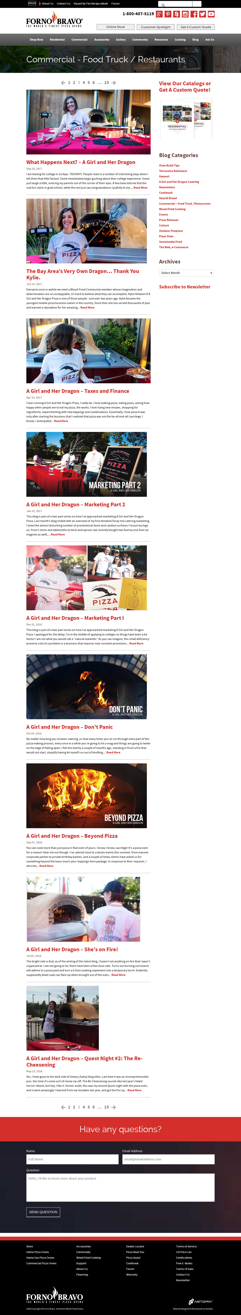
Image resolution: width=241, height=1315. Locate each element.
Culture (164, 225)
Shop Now (36, 40)
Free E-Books (184, 1263)
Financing (82, 1274)
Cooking (180, 40)
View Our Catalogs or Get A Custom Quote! (185, 87)
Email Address (132, 1151)
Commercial (80, 40)
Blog (195, 40)
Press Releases (168, 220)
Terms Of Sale (184, 1268)
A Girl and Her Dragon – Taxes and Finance (77, 391)
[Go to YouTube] (211, 14)
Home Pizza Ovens (37, 1252)
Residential (57, 40)
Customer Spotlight (155, 27)
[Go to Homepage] (54, 19)
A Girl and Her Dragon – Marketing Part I (75, 618)
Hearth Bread (168, 198)
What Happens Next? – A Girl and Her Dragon (80, 162)
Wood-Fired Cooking (172, 209)
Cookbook (166, 193)
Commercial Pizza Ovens (41, 1263)
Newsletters (167, 187)
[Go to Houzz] (176, 14)
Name (30, 1151)
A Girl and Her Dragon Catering (179, 182)
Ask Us (209, 40)
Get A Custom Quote (196, 27)
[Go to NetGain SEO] (174, 1303)
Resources (161, 40)
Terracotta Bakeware (173, 171)
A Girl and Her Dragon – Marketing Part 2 (75, 505)
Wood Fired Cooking (88, 1257)
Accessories (101, 40)
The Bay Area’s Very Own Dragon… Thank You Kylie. (82, 275)
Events (163, 214)
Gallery (121, 40)
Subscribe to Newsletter (184, 287)
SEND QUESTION (43, 1212)
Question (32, 1170)
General (164, 176)
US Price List (183, 1252)
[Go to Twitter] (202, 14)
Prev (63, 83)
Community (140, 40)
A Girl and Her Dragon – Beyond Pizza (72, 836)
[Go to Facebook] (194, 14)
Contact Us (63, 3)
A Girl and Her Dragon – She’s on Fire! (72, 950)
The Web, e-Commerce (173, 247)
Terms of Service (186, 1246)
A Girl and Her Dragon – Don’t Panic (69, 727)
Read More (140, 188)
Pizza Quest (133, 1257)
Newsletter (183, 1280)
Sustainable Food (170, 242)
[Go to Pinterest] (168, 14)
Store (29, 1246)
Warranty (132, 1274)
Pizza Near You (135, 1252)
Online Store (115, 27)
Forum (115, 3)
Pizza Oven (166, 236)
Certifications (184, 1257)
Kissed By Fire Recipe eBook (91, 3)
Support (81, 1263)
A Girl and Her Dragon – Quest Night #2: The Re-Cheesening (84, 1062)
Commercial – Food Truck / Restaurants (184, 204)
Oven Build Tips (169, 165)
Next (113, 83)
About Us (47, 3)
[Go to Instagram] (185, 14)
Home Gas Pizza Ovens (40, 1257)
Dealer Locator (135, 1246)
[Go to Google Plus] (159, 14)
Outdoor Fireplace (171, 231)
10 (106, 83)
